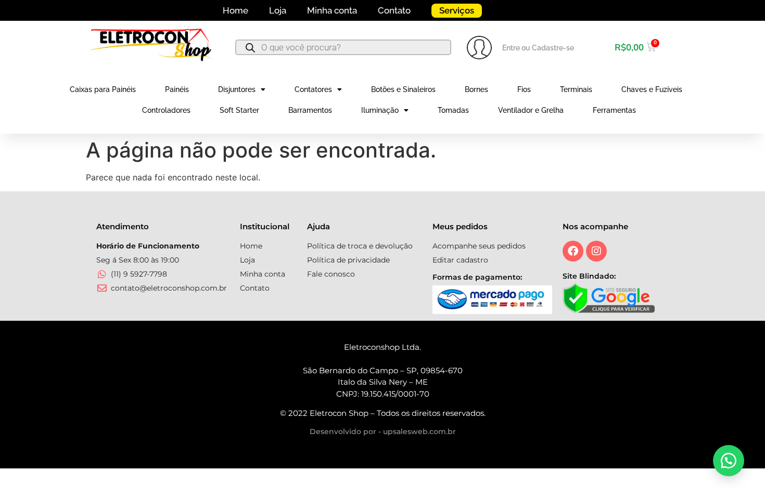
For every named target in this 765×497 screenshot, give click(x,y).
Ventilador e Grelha (531, 110)
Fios (524, 89)
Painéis (177, 89)
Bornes (476, 89)
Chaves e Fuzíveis (651, 89)
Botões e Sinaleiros (403, 89)
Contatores (313, 89)
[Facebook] (573, 251)
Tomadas (453, 110)
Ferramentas (614, 110)
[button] (728, 460)
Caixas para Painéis (103, 89)
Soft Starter (239, 110)
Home (235, 10)
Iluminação (380, 110)
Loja (277, 10)
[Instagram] (596, 251)
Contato (394, 10)
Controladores (166, 110)
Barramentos (310, 110)
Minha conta (332, 10)
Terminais (576, 89)
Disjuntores (237, 89)
